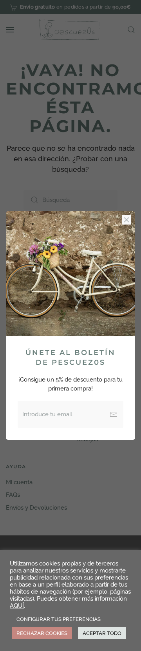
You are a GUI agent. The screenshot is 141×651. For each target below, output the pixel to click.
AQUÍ (17, 605)
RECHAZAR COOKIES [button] (41, 633)
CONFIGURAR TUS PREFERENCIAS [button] (58, 619)
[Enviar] (113, 414)
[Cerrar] (126, 220)
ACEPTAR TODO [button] (102, 633)
